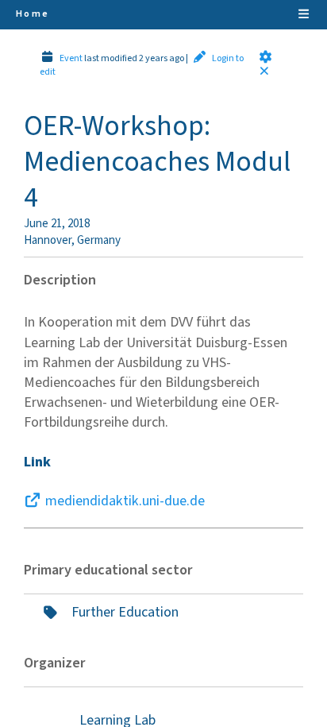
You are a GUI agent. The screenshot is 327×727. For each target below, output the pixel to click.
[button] (265, 57)
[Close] (267, 72)
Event (71, 58)
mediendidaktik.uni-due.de (125, 501)
